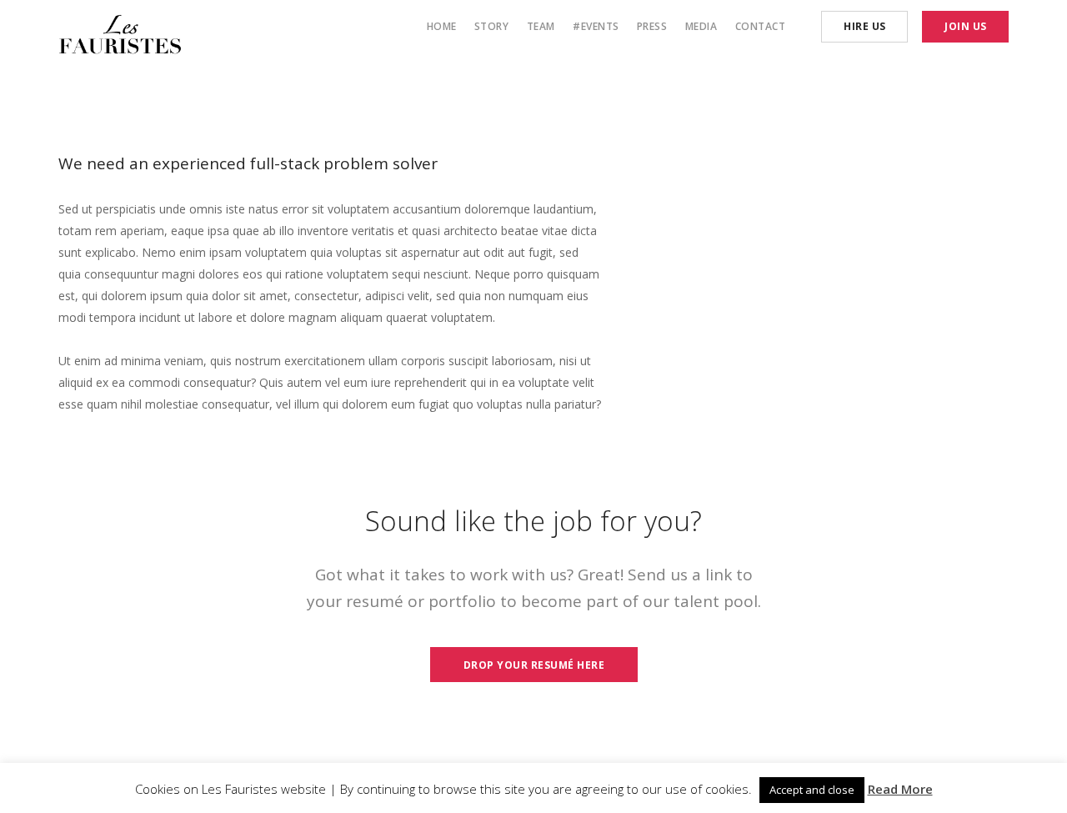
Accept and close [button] (811, 789)
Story (491, 26)
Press (652, 26)
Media (701, 26)
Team (541, 26)
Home (442, 26)
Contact (760, 26)
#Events (596, 26)
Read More (900, 788)
